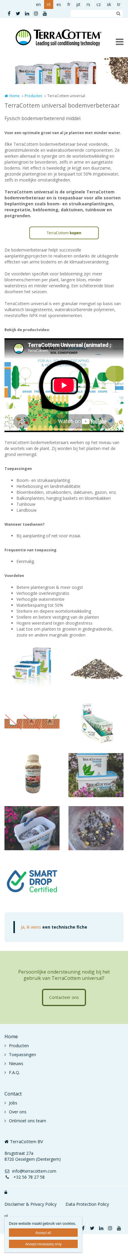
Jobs (13, 1103)
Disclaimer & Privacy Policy (30, 1204)
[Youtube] (44, 13)
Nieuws (16, 1063)
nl (48, 4)
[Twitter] (17, 13)
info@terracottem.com (34, 1171)
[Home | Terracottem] (64, 37)
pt (78, 4)
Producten (33, 95)
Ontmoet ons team (27, 1120)
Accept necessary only (43, 1243)
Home (14, 95)
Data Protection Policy (87, 1204)
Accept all (43, 1232)
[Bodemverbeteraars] (96, 775)
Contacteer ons (64, 997)
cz (98, 4)
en (38, 4)
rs (88, 4)
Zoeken (118, 13)
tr (118, 4)
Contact (13, 1093)
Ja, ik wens (54, 927)
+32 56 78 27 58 (28, 1177)
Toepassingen (22, 1054)
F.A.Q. (14, 1072)
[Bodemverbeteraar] (96, 669)
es (59, 4)
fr (68, 4)
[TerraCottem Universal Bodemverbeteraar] (32, 669)
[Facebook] (8, 13)
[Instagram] (35, 13)
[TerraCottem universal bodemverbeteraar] (32, 881)
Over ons (17, 1112)
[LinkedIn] (26, 13)
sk (109, 4)
